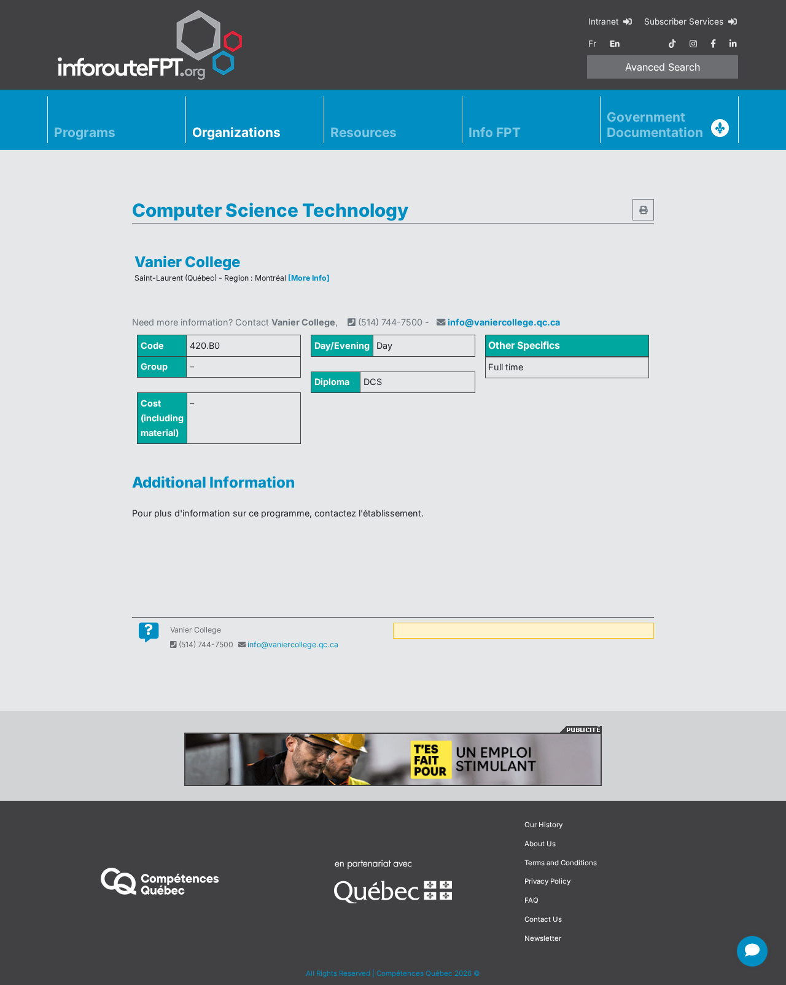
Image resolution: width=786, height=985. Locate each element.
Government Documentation (655, 124)
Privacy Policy (547, 881)
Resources (363, 132)
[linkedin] (733, 43)
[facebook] (713, 43)
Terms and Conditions (560, 862)
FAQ (531, 900)
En (615, 44)
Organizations (236, 132)
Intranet (604, 21)
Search (662, 67)
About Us (540, 843)
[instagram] (693, 43)
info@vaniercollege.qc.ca (504, 322)
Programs (84, 132)
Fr (592, 44)
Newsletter (542, 938)
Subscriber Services (685, 21)
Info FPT (495, 132)
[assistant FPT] (752, 951)
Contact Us (543, 919)
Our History (543, 824)
